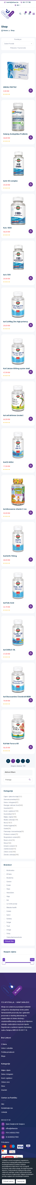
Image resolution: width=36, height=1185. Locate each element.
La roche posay (11, 904)
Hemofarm (10, 893)
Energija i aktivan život (13, 805)
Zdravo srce (10, 852)
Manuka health (11, 907)
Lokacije (4, 1112)
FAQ (2, 1104)
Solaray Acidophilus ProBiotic (15, 134)
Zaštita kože (10, 849)
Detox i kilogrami (11, 802)
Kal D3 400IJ (8, 462)
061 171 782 (26, 2)
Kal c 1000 (7, 228)
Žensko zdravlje (11, 855)
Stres (7, 843)
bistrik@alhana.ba (12, 2)
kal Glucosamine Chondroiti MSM (17, 697)
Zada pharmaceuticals (14, 937)
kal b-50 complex (10, 181)
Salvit (8, 915)
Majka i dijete (10, 817)
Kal (7, 900)
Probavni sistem (11, 834)
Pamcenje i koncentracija (14, 831)
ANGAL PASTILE (9, 87)
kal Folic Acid (8, 603)
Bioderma (9, 878)
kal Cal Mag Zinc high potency (15, 322)
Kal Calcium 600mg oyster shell (16, 369)
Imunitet (8, 808)
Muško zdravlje (11, 820)
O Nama (4, 1044)
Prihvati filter (9, 941)
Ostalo (8, 911)
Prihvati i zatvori (8, 1181)
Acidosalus (10, 870)
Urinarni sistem (10, 846)
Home (5, 30)
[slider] (4, 963)
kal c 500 (7, 275)
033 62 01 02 (5, 1120)
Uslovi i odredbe (7, 1048)
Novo (8, 823)
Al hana (9, 874)
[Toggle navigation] (34, 14)
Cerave (8, 882)
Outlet (7, 829)
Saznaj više (20, 1181)
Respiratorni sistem (12, 837)
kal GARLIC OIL (9, 650)
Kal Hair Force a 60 (11, 744)
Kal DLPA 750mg (10, 556)
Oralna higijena (10, 826)
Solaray (9, 919)
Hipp (8, 896)
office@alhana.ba (12, 1128)
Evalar (8, 885)
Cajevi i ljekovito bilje (13, 797)
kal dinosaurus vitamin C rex (15, 509)
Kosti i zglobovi (11, 811)
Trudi (8, 926)
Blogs (3, 1056)
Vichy (8, 933)
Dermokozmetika (11, 799)
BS (18, 5)
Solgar (8, 922)
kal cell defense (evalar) (13, 415)
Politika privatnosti (7, 1052)
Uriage (8, 930)
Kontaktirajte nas (7, 1108)
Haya (8, 889)
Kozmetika (10, 814)
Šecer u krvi (9, 840)
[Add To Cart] (31, 90)
